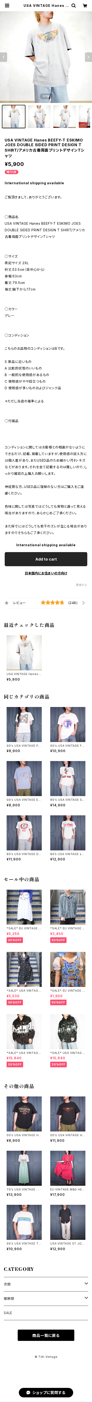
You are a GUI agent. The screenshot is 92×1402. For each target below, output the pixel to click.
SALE (8, 1313)
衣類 (7, 1284)
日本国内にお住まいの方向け (46, 573)
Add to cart (46, 559)
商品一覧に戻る (46, 1335)
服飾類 (9, 1298)
